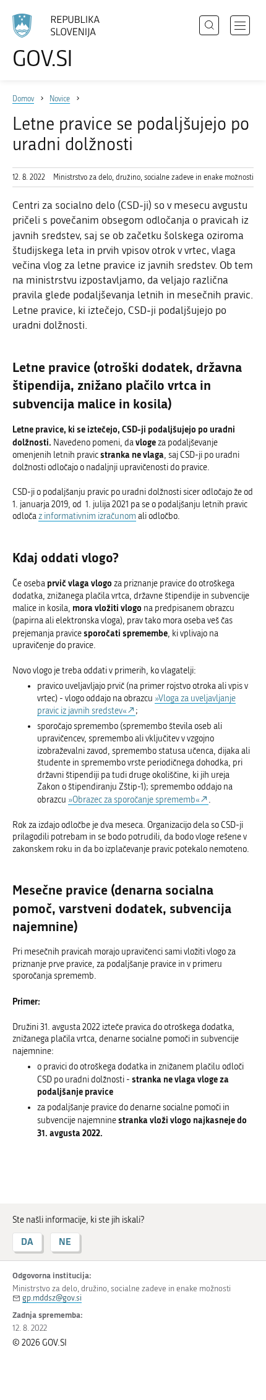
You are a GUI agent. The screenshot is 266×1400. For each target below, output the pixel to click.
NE (65, 1241)
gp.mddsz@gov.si (52, 1297)
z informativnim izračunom (87, 516)
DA (27, 1241)
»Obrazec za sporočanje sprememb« (134, 800)
